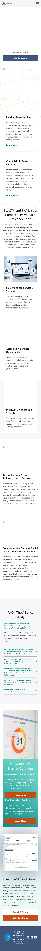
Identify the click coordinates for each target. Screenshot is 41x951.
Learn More (20, 795)
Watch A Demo (20, 912)
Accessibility (19, 943)
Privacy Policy (18, 941)
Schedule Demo (20, 918)
